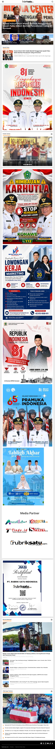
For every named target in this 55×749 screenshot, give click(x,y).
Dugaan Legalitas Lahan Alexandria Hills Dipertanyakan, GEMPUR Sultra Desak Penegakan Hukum (10, 42)
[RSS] (52, 743)
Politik (13, 20)
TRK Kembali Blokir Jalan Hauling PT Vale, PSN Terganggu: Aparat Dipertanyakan (27, 42)
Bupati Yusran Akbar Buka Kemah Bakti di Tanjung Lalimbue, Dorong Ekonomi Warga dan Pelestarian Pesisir (44, 42)
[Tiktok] (50, 743)
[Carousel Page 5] (31, 164)
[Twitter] (43, 743)
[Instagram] (46, 743)
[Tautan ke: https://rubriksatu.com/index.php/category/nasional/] (51, 620)
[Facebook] (41, 743)
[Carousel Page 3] (27, 164)
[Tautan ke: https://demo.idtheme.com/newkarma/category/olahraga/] (51, 691)
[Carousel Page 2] (25, 164)
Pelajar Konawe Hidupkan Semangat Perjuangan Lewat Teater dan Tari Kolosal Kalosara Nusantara (26, 734)
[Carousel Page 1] (24, 164)
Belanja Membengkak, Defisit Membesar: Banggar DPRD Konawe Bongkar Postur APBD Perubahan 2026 (26, 160)
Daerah (5, 20)
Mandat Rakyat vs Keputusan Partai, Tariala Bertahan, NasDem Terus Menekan (29, 667)
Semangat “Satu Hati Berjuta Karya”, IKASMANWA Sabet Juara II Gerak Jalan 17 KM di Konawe (30, 661)
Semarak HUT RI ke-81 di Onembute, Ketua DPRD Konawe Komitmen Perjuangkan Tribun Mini (26, 725)
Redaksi (12, 746)
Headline (10, 20)
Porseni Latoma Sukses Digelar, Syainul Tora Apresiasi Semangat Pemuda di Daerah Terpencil (27, 727)
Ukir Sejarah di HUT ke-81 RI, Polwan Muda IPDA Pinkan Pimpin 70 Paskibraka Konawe (25, 737)
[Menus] (3, 1)
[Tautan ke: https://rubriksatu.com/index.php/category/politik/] (51, 134)
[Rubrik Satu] (28, 1)
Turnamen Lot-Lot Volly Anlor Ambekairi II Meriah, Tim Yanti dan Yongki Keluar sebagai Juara (27, 730)
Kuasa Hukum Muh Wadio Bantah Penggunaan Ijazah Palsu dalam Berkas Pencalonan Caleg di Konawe (27, 25)
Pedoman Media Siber (20, 746)
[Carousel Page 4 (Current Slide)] (29, 164)
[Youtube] (48, 743)
